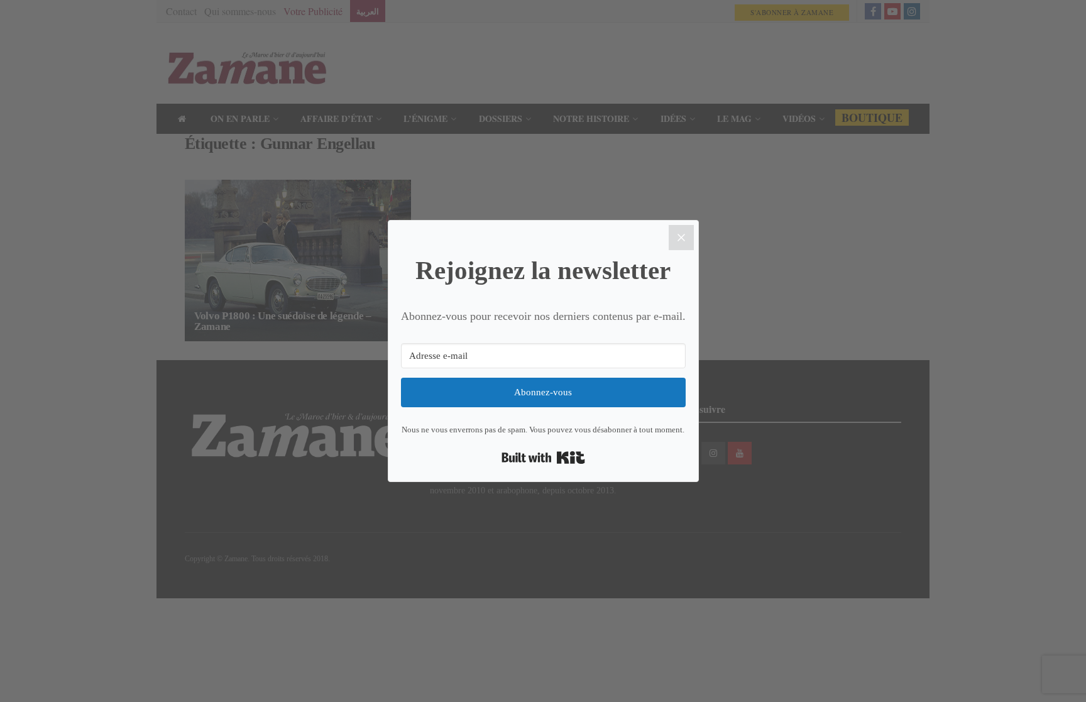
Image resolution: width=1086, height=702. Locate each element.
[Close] (681, 237)
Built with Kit (543, 457)
